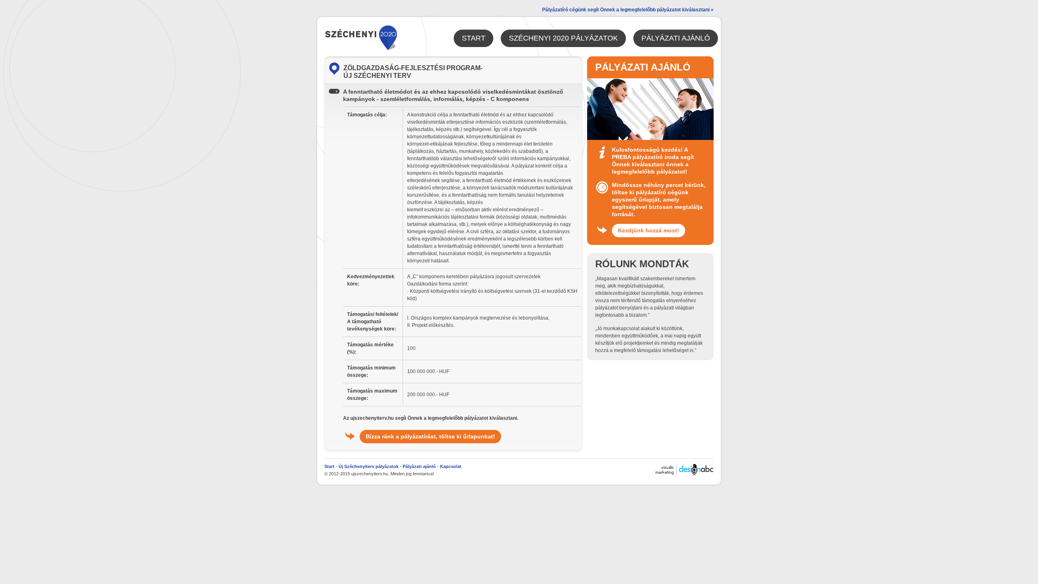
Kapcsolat (450, 466)
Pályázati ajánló (419, 466)
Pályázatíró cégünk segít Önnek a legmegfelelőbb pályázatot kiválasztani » (628, 10)
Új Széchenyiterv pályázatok (369, 466)
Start (329, 466)
